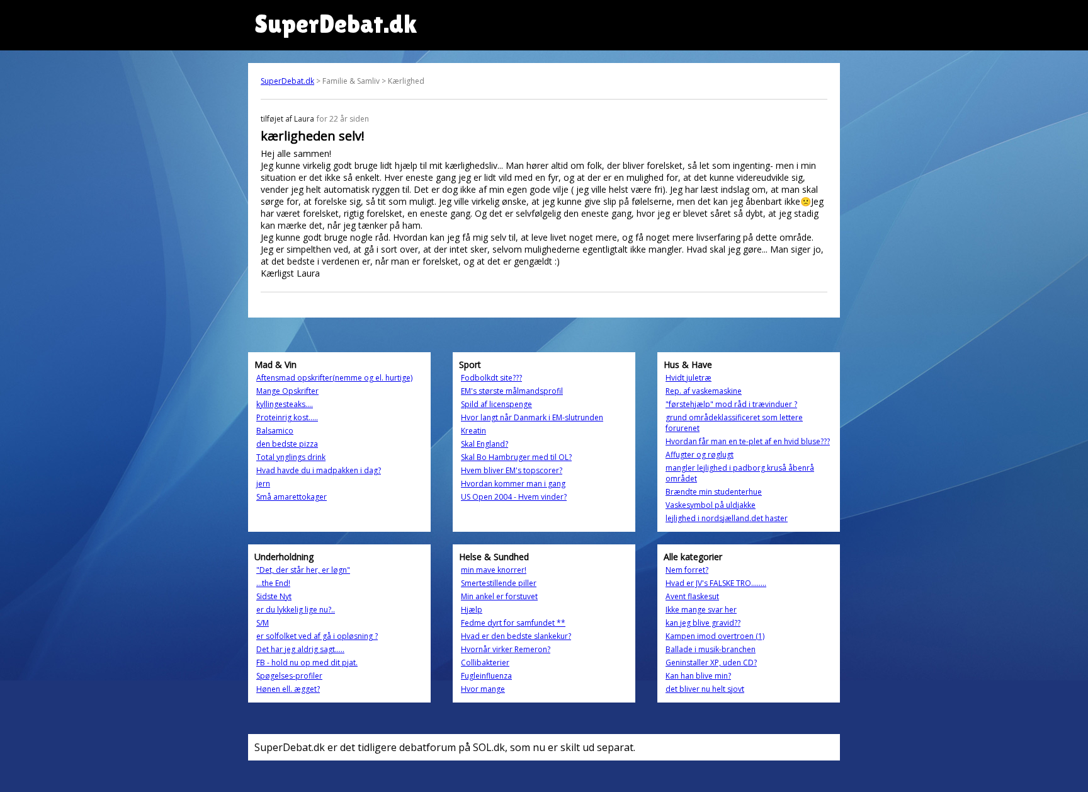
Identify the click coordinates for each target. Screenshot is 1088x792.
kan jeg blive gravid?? (703, 622)
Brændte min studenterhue (714, 491)
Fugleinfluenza (486, 675)
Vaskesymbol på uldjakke (711, 505)
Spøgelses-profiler (289, 675)
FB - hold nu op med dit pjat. (307, 662)
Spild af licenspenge (496, 404)
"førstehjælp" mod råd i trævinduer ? (731, 404)
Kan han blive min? (698, 675)
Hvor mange (483, 689)
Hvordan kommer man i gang (513, 483)
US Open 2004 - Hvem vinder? (514, 496)
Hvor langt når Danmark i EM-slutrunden (532, 417)
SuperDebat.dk (287, 81)
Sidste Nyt (274, 596)
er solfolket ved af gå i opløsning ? (317, 636)
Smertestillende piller (498, 583)
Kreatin (473, 430)
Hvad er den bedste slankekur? (516, 636)
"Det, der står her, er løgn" (303, 570)
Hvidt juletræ (688, 377)
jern (263, 483)
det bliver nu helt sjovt (705, 689)
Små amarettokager (291, 496)
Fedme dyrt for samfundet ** (513, 622)
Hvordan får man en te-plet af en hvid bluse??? (748, 441)
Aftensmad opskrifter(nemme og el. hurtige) (334, 377)
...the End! (273, 583)
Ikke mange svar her (701, 609)
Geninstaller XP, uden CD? (711, 662)
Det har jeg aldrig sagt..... (300, 649)
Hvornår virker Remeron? (505, 649)
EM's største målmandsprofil (512, 391)
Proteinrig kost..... (287, 417)
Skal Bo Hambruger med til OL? (516, 457)
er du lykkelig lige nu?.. (295, 609)
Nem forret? (687, 570)
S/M (262, 622)
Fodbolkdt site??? (491, 377)
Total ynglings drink (291, 457)
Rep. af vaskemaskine (704, 391)
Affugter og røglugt (700, 454)
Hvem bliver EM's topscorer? (511, 470)
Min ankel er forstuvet (499, 596)
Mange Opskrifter (287, 391)
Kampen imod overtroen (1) (715, 636)
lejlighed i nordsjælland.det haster (727, 518)
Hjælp (471, 609)
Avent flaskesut (692, 596)
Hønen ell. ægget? (288, 689)
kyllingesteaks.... (284, 404)
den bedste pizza (287, 444)
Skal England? (484, 444)
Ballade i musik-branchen (711, 649)
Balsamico (274, 430)
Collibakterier (485, 662)
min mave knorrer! (493, 570)
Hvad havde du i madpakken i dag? (318, 470)
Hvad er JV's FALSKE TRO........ (716, 583)
